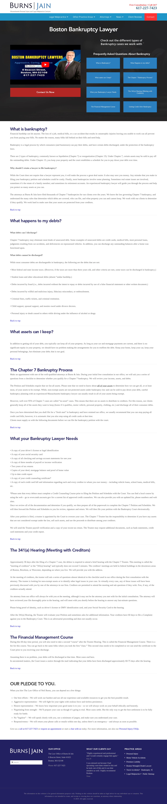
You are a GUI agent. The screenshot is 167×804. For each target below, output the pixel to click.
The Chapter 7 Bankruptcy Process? (140, 78)
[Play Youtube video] (45, 65)
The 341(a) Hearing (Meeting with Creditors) (140, 92)
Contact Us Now (45, 92)
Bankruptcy (145, 770)
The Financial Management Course (103, 107)
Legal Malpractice (133, 774)
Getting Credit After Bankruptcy (140, 107)
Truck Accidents (132, 770)
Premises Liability (133, 762)
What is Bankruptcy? (103, 63)
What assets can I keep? (103, 78)
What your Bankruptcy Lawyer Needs (103, 92)
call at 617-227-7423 (28, 729)
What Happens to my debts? (140, 63)
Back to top (15, 209)
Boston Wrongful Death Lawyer (138, 766)
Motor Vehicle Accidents (135, 758)
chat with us (75, 729)
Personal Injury (132, 754)
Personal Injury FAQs (129, 729)
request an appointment (51, 729)
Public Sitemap (148, 774)
